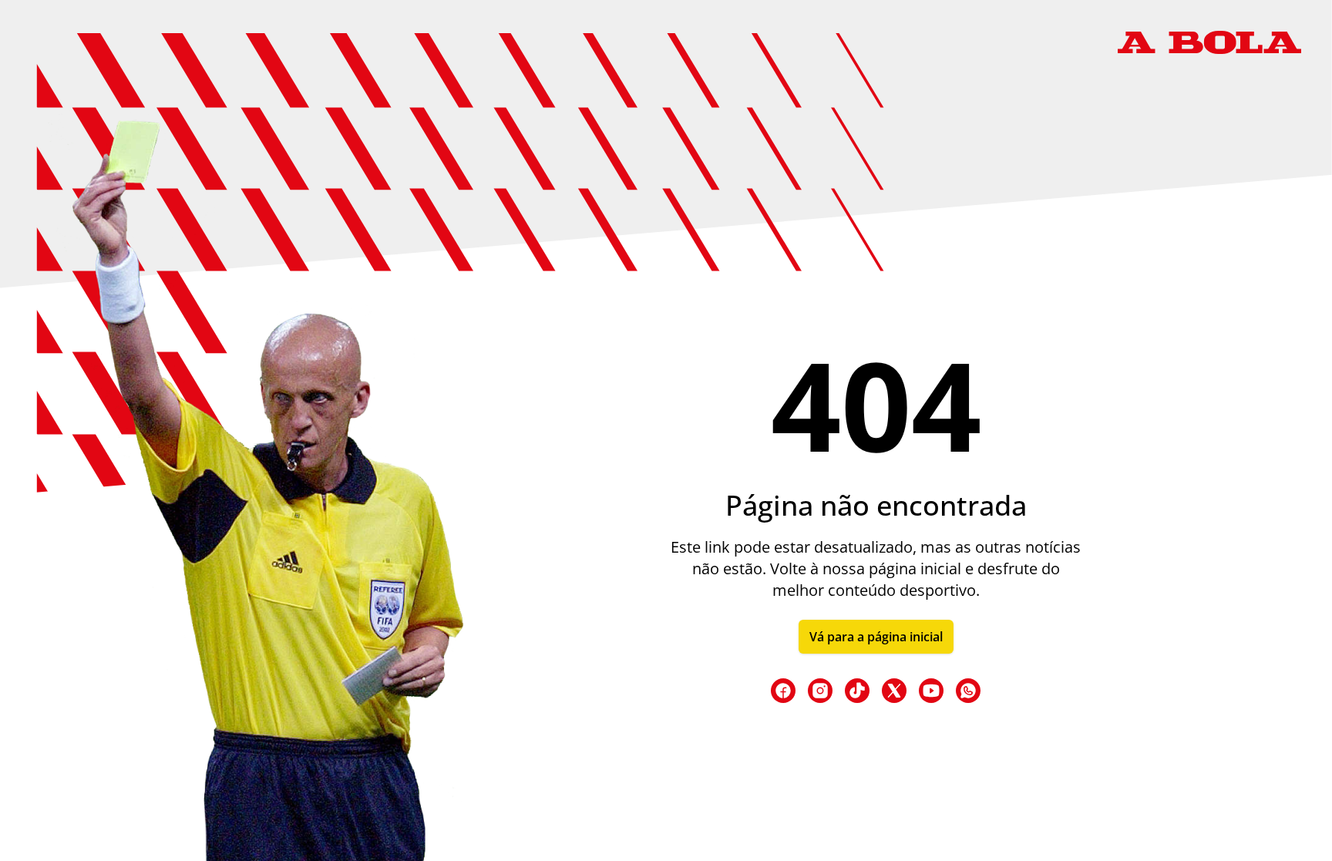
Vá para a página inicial (876, 636)
